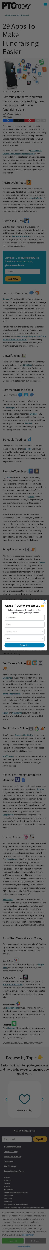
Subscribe (24, 645)
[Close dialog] (44, 602)
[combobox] (23, 631)
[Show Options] (43, 631)
